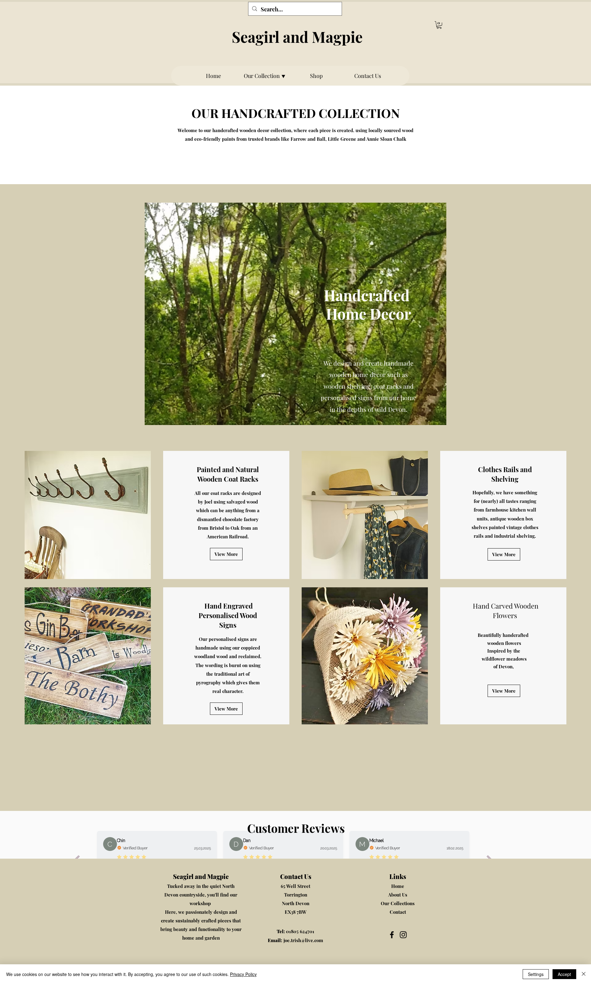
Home (397, 886)
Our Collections (398, 903)
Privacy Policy (243, 974)
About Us (397, 895)
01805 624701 (295, 931)
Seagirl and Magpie (297, 37)
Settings (536, 974)
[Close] (583, 974)
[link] (439, 25)
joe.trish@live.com (295, 940)
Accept (564, 974)
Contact (398, 912)
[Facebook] (391, 934)
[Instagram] (403, 934)
